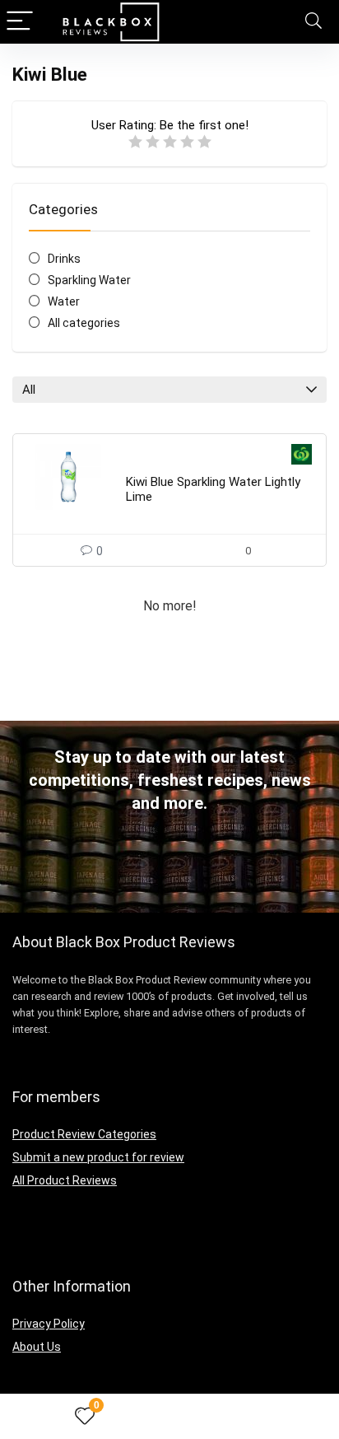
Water (64, 301)
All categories (84, 322)
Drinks (64, 258)
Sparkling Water (89, 280)
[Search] (313, 22)
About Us (36, 1346)
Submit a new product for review (98, 1157)
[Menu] (19, 22)
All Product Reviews (64, 1180)
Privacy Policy (48, 1323)
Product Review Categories (84, 1134)
